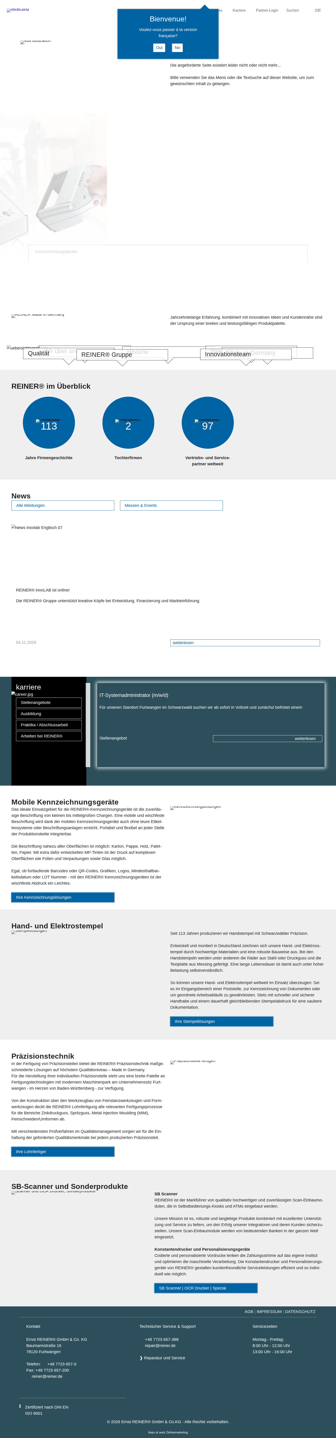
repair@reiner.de (160, 1345)
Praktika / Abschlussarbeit (44, 725)
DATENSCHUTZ (301, 1311)
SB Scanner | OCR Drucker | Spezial (192, 1288)
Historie (137, 352)
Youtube (92, 1392)
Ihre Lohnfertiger (31, 1151)
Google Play (68, 1391)
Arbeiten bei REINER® (41, 736)
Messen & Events (141, 505)
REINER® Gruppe (106, 354)
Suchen (292, 10)
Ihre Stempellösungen (195, 1021)
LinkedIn (117, 1392)
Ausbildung (31, 713)
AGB (249, 1311)
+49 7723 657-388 (162, 1339)
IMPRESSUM (269, 1311)
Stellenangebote (36, 702)
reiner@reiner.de (47, 1376)
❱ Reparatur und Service (162, 1358)
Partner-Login (267, 10)
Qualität (38, 353)
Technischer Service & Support (167, 1326)
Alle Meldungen (30, 505)
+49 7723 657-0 (61, 1364)
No (177, 47)
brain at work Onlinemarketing (168, 1432)
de (318, 10)
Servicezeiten (265, 1326)
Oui (159, 47)
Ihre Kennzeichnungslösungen (43, 897)
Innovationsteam (228, 354)
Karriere (239, 10)
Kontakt (33, 1326)
